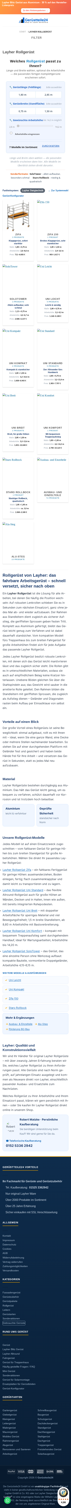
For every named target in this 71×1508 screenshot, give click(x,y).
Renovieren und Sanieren (17, 1449)
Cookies (7, 1249)
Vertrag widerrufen (13, 1262)
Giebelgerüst (10, 1414)
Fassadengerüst (11, 1292)
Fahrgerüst (9, 1358)
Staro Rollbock (18, 1007)
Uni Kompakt (16, 989)
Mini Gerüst (9, 1371)
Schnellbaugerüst (47, 1410)
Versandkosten (11, 1270)
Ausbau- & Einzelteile (20, 1023)
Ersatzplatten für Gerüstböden (19, 1384)
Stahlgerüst (44, 1436)
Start (22, 32)
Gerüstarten (9, 1314)
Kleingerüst (9, 1419)
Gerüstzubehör (11, 1297)
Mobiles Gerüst (11, 1436)
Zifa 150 (13, 998)
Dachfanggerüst (46, 1432)
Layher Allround (11, 1354)
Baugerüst (43, 1414)
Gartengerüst (10, 1410)
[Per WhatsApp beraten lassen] (7, 1500)
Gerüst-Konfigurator (13, 196)
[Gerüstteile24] (35, 20)
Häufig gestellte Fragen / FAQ (19, 1366)
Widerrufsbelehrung (13, 1257)
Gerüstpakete (10, 1301)
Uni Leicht (15, 980)
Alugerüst (8, 1445)
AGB (5, 1253)
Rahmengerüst (11, 1441)
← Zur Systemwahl (58, 190)
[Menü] (5, 20)
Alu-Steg (43, 1023)
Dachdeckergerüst (48, 1423)
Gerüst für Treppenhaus (16, 1362)
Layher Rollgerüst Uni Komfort (22, 931)
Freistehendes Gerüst (49, 1449)
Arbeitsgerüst (10, 1454)
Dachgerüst (44, 1441)
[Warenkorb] (66, 20)
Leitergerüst (9, 1423)
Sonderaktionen (11, 1318)
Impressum (9, 1240)
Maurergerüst (10, 1432)
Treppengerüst (46, 1445)
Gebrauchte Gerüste (14, 1323)
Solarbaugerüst (46, 1454)
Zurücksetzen (50, 145)
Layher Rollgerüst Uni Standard (23, 890)
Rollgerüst (8, 1305)
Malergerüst (9, 1427)
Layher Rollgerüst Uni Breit (20, 910)
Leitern (6, 1310)
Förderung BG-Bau (19, 1029)
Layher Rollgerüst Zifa (17, 869)
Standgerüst (44, 1427)
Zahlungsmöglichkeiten (15, 1266)
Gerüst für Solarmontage (16, 1379)
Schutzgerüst (45, 1419)
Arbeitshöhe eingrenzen (27, 134)
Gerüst (6, 1345)
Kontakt (7, 1236)
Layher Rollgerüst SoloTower (21, 951)
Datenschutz (9, 1244)
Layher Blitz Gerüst (13, 1349)
